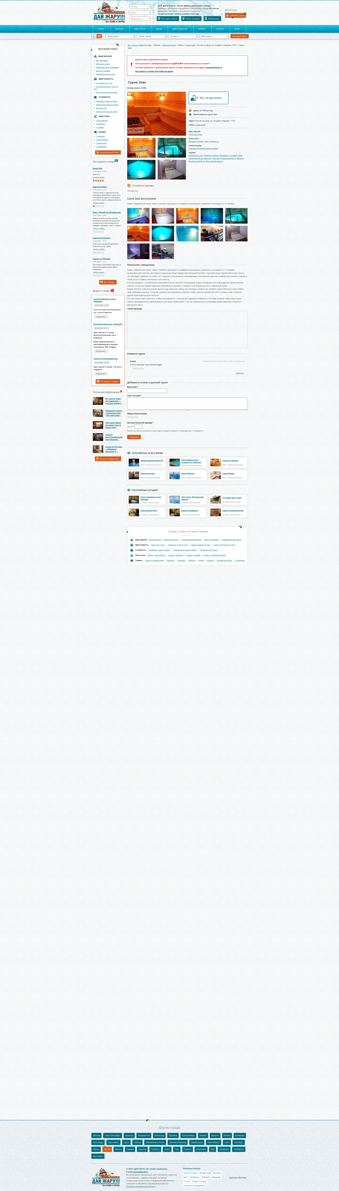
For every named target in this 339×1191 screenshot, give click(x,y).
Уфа (212, 1149)
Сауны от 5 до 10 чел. (178, 545)
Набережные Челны (155, 1142)
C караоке (100, 136)
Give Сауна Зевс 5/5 (137, 417)
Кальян (210, 560)
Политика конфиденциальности (140, 1186)
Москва (96, 1135)
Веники (240, 158)
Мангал (191, 560)
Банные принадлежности (224, 158)
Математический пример (140, 423)
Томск (167, 1149)
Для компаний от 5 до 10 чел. (105, 87)
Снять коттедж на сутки (106, 111)
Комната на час (196, 155)
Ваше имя (132, 387)
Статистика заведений (194, 1185)
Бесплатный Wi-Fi (197, 161)
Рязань (118, 1149)
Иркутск (215, 1135)
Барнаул (129, 1135)
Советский (190, 45)
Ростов (107, 1149)
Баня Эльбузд (187, 473)
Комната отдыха (211, 155)
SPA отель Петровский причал (192, 498)
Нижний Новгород (177, 1142)
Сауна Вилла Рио (148, 510)
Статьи (187, 1181)
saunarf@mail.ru (214, 67)
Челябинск (239, 1149)
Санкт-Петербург (112, 1135)
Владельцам (213, 18)
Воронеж (173, 1135)
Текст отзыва (134, 396)
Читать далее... (99, 177)
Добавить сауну (237, 15)
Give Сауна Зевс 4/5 (135, 417)
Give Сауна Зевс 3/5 (133, 417)
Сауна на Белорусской (233, 510)
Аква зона (139, 29)
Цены (159, 29)
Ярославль (98, 1156)
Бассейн (192, 141)
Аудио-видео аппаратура (200, 158)
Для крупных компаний (106, 92)
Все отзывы (109, 282)
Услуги (220, 29)
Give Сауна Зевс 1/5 (128, 417)
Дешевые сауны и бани (106, 101)
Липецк (137, 1142)
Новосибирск (214, 1142)
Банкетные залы (224, 560)
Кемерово (239, 1135)
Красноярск (113, 1142)
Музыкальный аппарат (207, 148)
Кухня (201, 560)
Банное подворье (189, 510)
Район (100, 29)
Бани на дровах (103, 71)
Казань (227, 1135)
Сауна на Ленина (101, 238)
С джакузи (100, 124)
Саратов (142, 1149)
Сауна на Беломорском (105, 358)
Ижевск (203, 1135)
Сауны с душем (193, 555)
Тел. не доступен (211, 98)
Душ (206, 141)
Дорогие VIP (101, 108)
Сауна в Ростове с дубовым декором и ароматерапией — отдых (113, 451)
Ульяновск (201, 1149)
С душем (100, 127)
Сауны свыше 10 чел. (200, 545)
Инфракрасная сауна (105, 74)
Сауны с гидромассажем (214, 555)
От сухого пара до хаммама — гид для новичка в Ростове (114, 402)
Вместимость (179, 29)
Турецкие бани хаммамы (107, 67)
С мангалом (101, 143)
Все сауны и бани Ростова (139, 45)
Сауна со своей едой (154, 560)
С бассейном (101, 120)
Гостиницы (240, 560)
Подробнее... (101, 316)
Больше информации (109, 458)
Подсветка (214, 141)
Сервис (202, 29)
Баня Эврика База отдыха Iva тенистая (191, 461)
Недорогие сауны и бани (107, 104)
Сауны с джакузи (175, 555)
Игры (237, 29)
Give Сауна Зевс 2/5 (130, 417)
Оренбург (238, 1142)
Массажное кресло (214, 161)
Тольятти (155, 1149)
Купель (200, 141)
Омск (227, 1142)
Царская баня (100, 186)
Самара (130, 1149)
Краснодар (98, 1142)
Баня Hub (97, 168)
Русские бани (102, 60)
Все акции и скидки (109, 381)
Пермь (96, 1149)
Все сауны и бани (169, 18)
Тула (177, 1149)
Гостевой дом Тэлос (232, 497)
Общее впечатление (137, 414)
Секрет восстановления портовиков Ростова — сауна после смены (113, 439)
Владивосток (144, 1135)
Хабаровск (224, 1149)
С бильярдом (102, 139)
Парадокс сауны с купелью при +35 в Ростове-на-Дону (113, 414)
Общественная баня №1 (151, 460)
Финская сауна (169, 45)
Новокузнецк (197, 1142)
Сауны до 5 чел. (158, 545)
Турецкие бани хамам (191, 539)
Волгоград (159, 1135)
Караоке (192, 148)
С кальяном (101, 146)
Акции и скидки (199, 1181)
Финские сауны (103, 64)
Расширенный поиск (109, 152)
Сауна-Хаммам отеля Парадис (104, 300)
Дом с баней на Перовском (107, 212)
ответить (240, 373)
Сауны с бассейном (156, 555)
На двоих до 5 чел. (104, 83)
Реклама (217, 1173)
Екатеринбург (188, 1135)
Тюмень (187, 1149)
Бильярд (181, 560)
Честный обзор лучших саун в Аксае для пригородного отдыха (113, 427)
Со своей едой (235, 155)
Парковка (224, 155)
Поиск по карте (193, 18)
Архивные (194, 1177)
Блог (186, 1177)
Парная (119, 29)
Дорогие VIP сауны (208, 550)
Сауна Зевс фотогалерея (141, 198)
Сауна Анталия (147, 473)
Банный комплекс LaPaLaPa (107, 324)
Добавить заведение (211, 1177)
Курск (126, 1142)
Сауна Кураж (228, 473)
